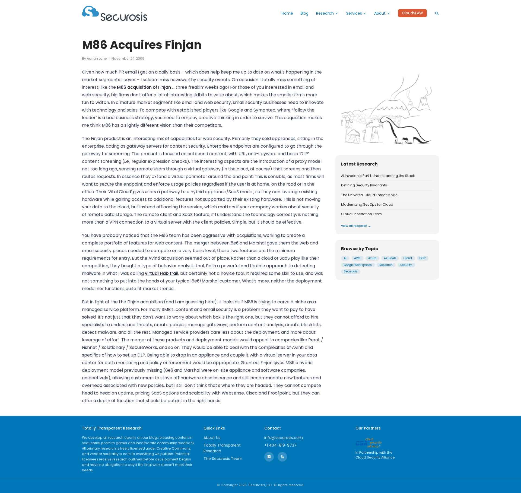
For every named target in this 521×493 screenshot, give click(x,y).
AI (345, 258)
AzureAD (390, 258)
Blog (305, 13)
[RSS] (282, 457)
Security (406, 265)
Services (354, 13)
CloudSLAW (412, 13)
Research (325, 13)
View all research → (356, 226)
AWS (357, 258)
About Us (212, 437)
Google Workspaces (358, 265)
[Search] (436, 13)
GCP (422, 258)
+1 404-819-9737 (280, 445)
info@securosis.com (283, 437)
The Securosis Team (223, 458)
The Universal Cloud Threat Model (369, 195)
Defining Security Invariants (364, 185)
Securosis (351, 271)
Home (287, 13)
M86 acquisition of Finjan (144, 87)
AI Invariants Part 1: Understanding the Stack (378, 176)
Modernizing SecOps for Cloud (367, 204)
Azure (372, 258)
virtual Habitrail (161, 273)
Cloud (408, 258)
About (380, 13)
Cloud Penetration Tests (361, 214)
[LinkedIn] (269, 457)
